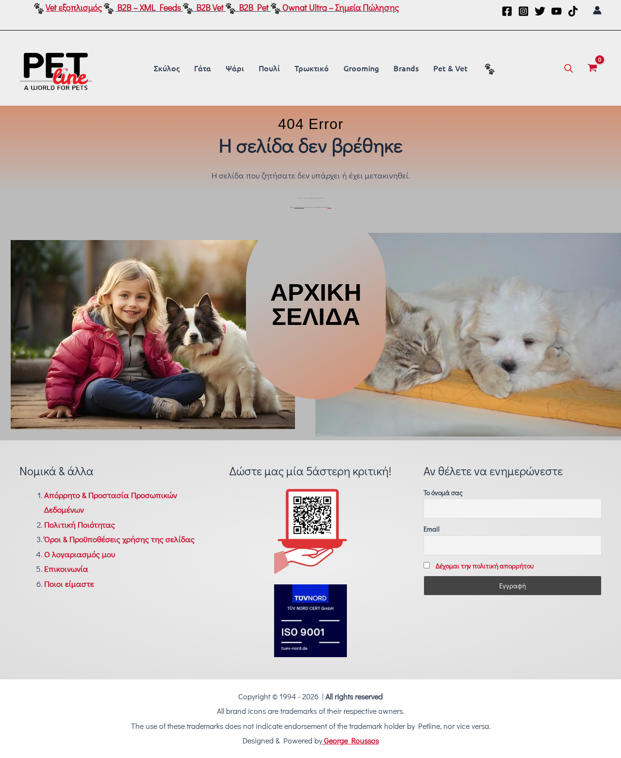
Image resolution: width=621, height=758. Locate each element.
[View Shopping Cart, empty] (592, 68)
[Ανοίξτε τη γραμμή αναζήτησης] (568, 68)
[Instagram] (523, 11)
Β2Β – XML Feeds (149, 7)
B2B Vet (210, 7)
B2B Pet (254, 7)
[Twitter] (540, 11)
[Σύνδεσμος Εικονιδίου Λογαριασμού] (597, 10)
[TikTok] (573, 11)
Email (432, 528)
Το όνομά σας (443, 492)
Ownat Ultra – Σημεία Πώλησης (340, 7)
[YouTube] (556, 11)
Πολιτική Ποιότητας (79, 524)
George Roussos (350, 740)
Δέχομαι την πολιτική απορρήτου (485, 565)
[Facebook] (507, 11)
